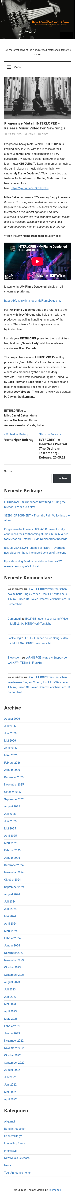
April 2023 (10, 1011)
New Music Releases (16, 1158)
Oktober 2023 (12, 967)
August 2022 (12, 1070)
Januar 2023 (12, 1033)
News (45, 134)
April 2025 (10, 835)
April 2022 (10, 1099)
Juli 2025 (10, 813)
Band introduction (15, 1128)
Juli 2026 (10, 726)
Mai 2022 (10, 1092)
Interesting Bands (15, 1143)
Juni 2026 (10, 733)
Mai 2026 (10, 740)
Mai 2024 (10, 916)
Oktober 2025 (12, 792)
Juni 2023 (10, 996)
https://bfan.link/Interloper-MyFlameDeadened (32, 300)
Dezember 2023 (14, 953)
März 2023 (10, 1018)
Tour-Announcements (17, 1172)
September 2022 (14, 1062)
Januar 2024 (12, 945)
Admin (31, 134)
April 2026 (10, 748)
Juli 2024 (10, 901)
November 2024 (14, 872)
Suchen (8, 471)
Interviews (10, 1150)
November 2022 (14, 1048)
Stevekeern (14, 657)
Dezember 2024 (14, 865)
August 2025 (12, 806)
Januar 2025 (12, 857)
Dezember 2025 (14, 777)
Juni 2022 (10, 1084)
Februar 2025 (12, 850)
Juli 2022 (10, 1077)
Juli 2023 (10, 989)
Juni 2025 (10, 821)
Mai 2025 (10, 828)
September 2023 (14, 974)
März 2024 (10, 931)
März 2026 (10, 755)
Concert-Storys (13, 1136)
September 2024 (14, 887)
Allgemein (10, 1121)
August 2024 (12, 894)
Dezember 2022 (14, 1040)
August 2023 (12, 982)
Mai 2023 (10, 1004)
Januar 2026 (12, 770)
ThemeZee (54, 1189)
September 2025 (14, 799)
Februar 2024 (12, 938)
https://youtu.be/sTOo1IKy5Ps (29, 188)
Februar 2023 (12, 1026)
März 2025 (10, 843)
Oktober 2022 (12, 1055)
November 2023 (14, 960)
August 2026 (12, 718)
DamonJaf (14, 618)
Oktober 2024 (12, 879)
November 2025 (14, 784)
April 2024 (10, 923)
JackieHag (14, 638)
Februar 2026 (12, 762)
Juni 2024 (10, 909)
